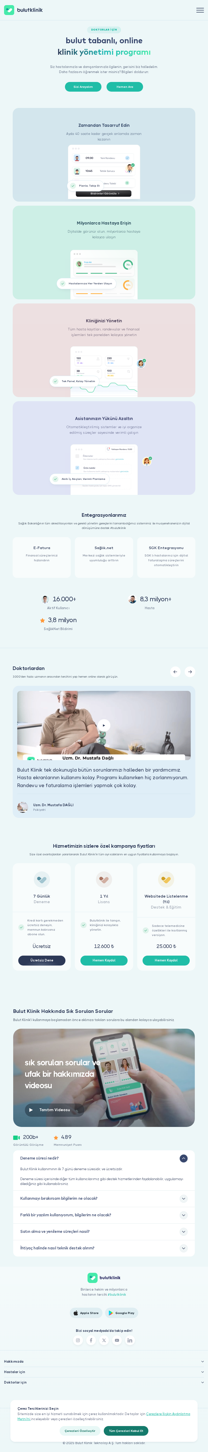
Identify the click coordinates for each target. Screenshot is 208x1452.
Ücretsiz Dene (41, 960)
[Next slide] (190, 671)
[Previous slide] (175, 671)
